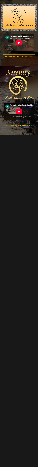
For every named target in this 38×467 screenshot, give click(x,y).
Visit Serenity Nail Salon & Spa (19, 125)
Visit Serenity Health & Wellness (19, 56)
